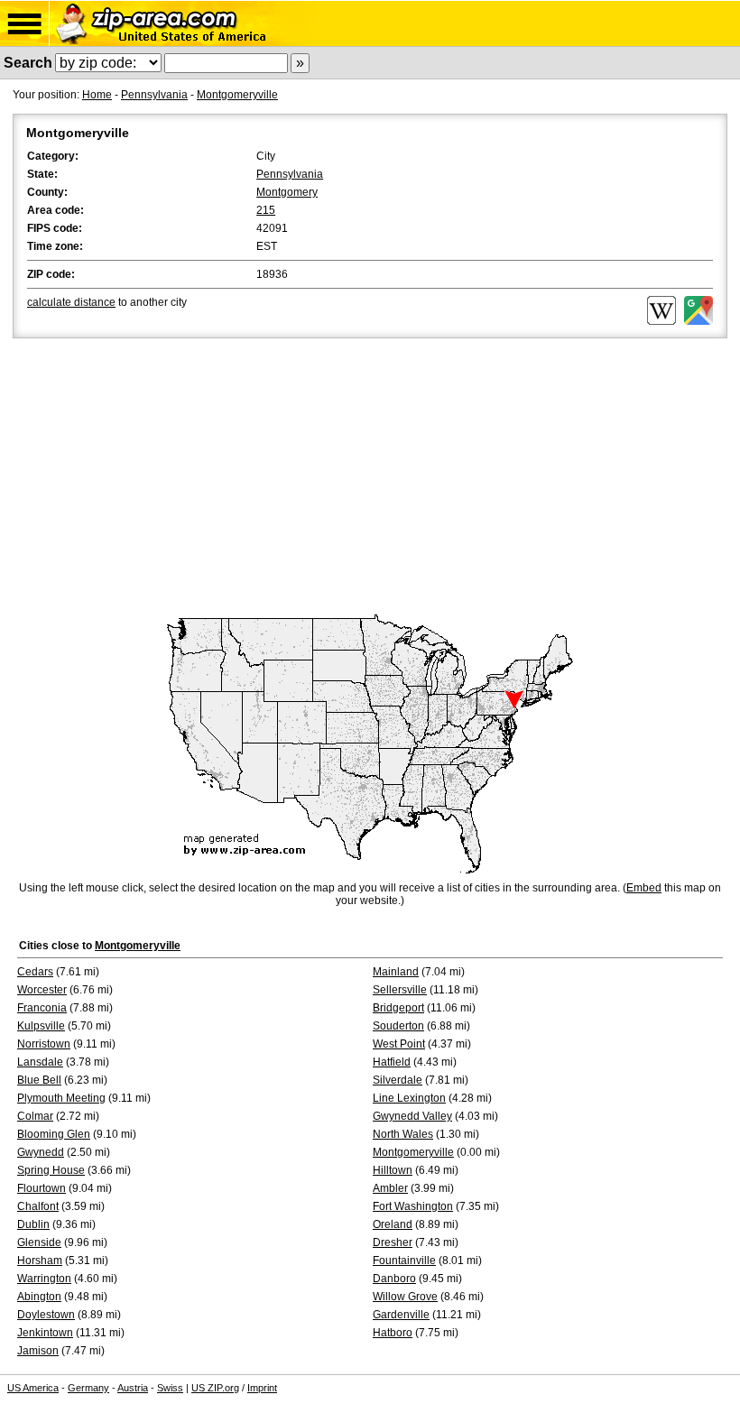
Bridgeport (398, 1008)
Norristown (43, 1044)
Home (97, 94)
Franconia (42, 1008)
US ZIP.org (215, 1387)
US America (33, 1387)
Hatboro (392, 1332)
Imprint (262, 1387)
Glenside (39, 1242)
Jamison (38, 1350)
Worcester (42, 990)
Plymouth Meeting (61, 1098)
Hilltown (392, 1170)
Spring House (51, 1170)
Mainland (396, 971)
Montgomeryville (237, 94)
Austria (132, 1387)
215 (265, 210)
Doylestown (46, 1314)
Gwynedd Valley (412, 1116)
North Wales (403, 1134)
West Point (399, 1044)
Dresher (392, 1242)
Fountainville (404, 1260)
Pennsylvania (154, 94)
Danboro (394, 1278)
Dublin (33, 1224)
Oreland (392, 1224)
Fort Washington (413, 1206)
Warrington (44, 1278)
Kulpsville (41, 1026)
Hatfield (392, 1062)
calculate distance (71, 302)
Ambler (390, 1188)
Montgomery (287, 192)
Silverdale (397, 1080)
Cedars (35, 971)
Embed (643, 888)
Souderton (398, 1026)
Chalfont (38, 1206)
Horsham (39, 1260)
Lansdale (40, 1062)
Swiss (170, 1387)
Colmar (35, 1116)
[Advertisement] (370, 477)
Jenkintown (45, 1332)
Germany (88, 1387)
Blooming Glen (53, 1134)
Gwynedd (40, 1152)
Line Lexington (409, 1098)
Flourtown (41, 1188)
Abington (39, 1296)
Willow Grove (405, 1296)
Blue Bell (39, 1080)
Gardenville (401, 1314)
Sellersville (400, 990)
